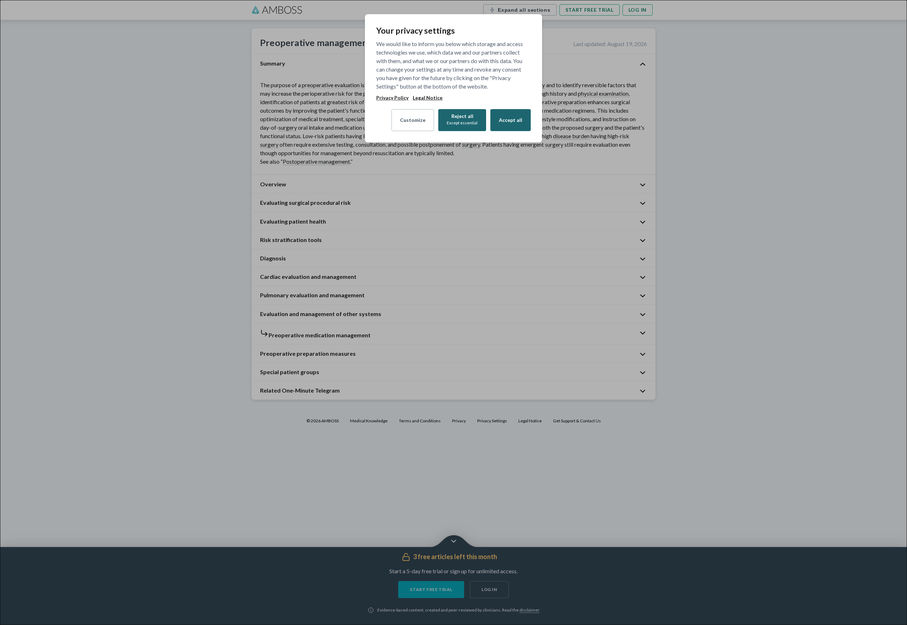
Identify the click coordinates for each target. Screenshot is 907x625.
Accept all (510, 120)
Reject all (462, 119)
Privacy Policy (392, 98)
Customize (413, 120)
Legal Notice (428, 98)
